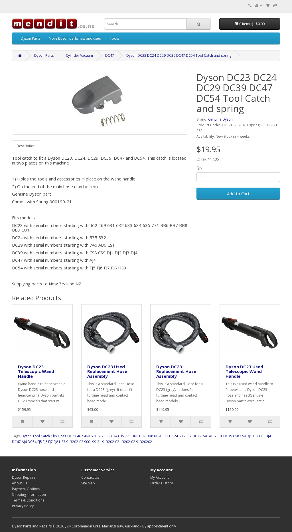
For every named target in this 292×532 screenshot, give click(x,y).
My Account (159, 477)
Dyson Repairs (23, 477)
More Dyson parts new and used (75, 38)
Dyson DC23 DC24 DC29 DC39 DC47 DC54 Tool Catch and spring (178, 55)
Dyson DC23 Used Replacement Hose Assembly (107, 371)
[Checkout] (275, 5)
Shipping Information (29, 494)
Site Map (88, 483)
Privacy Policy (23, 505)
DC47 (109, 55)
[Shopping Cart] (267, 5)
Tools (114, 38)
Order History (161, 483)
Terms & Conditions (28, 500)
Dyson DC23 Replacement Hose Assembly (176, 371)
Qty (199, 167)
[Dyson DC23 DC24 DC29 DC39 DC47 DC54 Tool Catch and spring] (100, 101)
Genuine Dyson (220, 119)
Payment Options (26, 488)
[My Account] (258, 5)
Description (26, 145)
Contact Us (90, 477)
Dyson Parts (30, 38)
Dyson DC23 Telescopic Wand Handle (36, 371)
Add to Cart (238, 193)
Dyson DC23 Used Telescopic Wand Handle (244, 371)
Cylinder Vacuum (79, 55)
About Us (19, 483)
